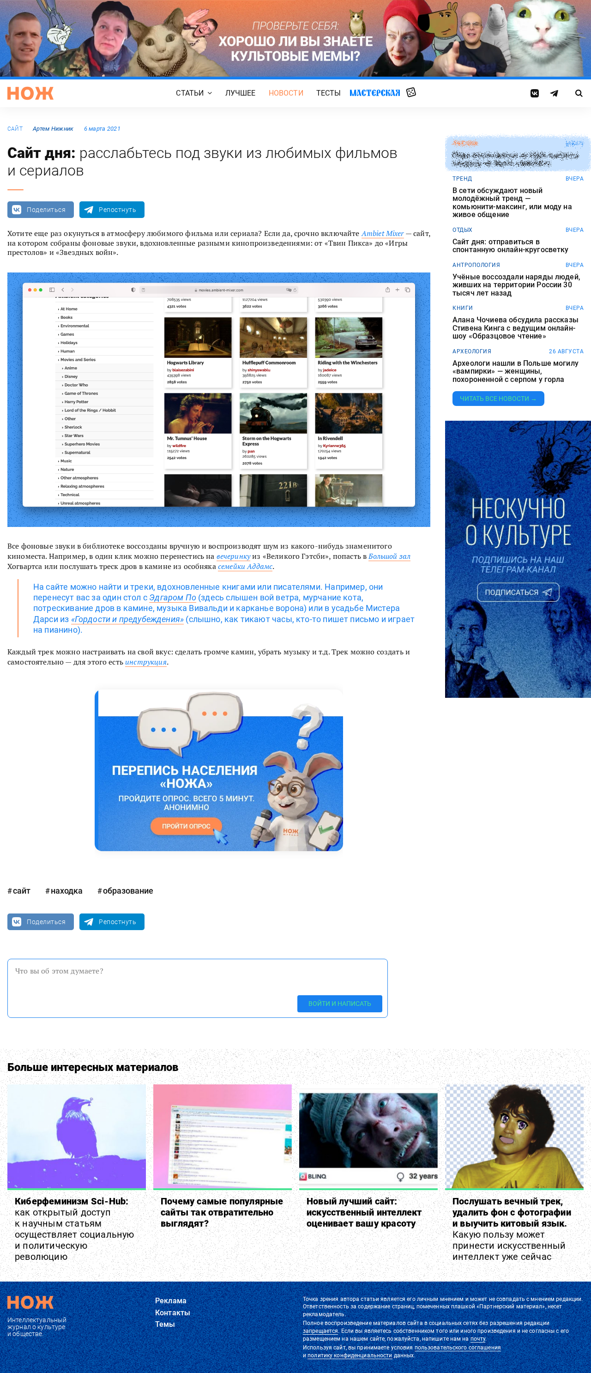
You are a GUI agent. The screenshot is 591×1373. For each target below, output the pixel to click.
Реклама (171, 1300)
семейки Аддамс (245, 566)
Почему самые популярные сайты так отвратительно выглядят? (222, 1212)
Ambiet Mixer (383, 233)
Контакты (172, 1312)
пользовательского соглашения (458, 1347)
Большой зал (389, 556)
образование (128, 890)
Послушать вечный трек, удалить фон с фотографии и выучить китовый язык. (511, 1229)
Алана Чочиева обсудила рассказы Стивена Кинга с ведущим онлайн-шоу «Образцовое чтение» (515, 328)
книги (462, 308)
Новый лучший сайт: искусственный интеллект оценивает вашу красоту (364, 1212)
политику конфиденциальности (350, 1355)
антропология (476, 265)
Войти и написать (339, 1004)
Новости (286, 93)
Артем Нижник (53, 128)
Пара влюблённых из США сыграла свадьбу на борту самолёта (515, 159)
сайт (15, 129)
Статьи (190, 93)
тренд (462, 178)
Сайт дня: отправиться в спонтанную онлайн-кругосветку (510, 246)
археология (471, 351)
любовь (464, 143)
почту (478, 1339)
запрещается (320, 1331)
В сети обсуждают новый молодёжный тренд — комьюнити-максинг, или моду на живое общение (512, 203)
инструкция (146, 661)
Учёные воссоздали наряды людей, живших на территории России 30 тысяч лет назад (516, 285)
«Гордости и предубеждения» (127, 619)
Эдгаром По (172, 597)
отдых (462, 230)
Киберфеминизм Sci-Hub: (74, 1229)
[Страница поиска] (579, 93)
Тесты (328, 93)
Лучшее (240, 93)
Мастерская (375, 93)
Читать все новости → (498, 398)
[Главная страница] (30, 93)
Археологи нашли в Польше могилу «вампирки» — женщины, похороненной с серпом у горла (515, 371)
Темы (165, 1324)
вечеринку (233, 556)
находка (67, 890)
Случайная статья (411, 93)
